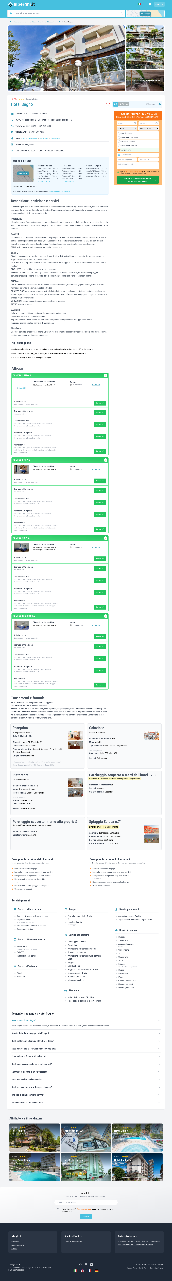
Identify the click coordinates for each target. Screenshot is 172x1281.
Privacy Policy (132, 1268)
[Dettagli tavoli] (75, 782)
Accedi (158, 4)
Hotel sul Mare (123, 1245)
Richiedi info (100, 403)
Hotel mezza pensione (151, 1242)
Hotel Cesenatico (35, 22)
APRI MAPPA (23, 173)
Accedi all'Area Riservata (73, 1242)
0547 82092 (31, 126)
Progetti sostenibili (17, 1245)
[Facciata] (145, 36)
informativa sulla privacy (134, 171)
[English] (82, 1271)
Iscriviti (86, 1216)
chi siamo (15, 1242)
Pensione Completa (134, 1242)
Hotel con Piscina (146, 1245)
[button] (141, 4)
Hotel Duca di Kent (21, 1160)
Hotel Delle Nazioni (73, 1160)
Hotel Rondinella (122, 1160)
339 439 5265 (45, 126)
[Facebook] (80, 1264)
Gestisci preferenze (157, 1268)
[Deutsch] (97, 1271)
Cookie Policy (143, 1268)
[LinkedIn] (91, 1264)
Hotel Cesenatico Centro (52, 22)
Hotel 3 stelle (134, 1245)
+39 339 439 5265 (36, 132)
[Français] (90, 1271)
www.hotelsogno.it (29, 138)
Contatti (14, 1249)
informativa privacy (83, 1209)
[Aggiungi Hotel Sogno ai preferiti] (108, 104)
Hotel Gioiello (121, 1130)
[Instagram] (86, 1264)
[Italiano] (75, 1271)
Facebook (44, 138)
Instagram (55, 138)
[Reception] (75, 735)
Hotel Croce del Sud (73, 1130)
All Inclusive (122, 1242)
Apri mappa (145, 14)
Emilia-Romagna (20, 22)
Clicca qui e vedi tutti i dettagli (59, 191)
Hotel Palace (18, 1130)
